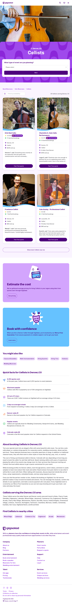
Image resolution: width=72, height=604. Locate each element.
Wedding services (43, 578)
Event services (42, 573)
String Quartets (43, 358)
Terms (5, 591)
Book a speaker (8, 560)
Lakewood (18, 516)
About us (6, 545)
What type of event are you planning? (19, 62)
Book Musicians (8, 89)
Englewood (41, 516)
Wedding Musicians (10, 363)
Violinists (65, 358)
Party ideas (41, 548)
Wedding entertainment (11, 565)
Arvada (51, 516)
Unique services (42, 575)
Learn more (12, 340)
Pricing (5, 575)
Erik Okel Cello (10, 133)
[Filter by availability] (16, 93)
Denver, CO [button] (37, 48)
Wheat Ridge (8, 516)
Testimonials (7, 578)
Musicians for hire (9, 563)
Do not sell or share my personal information (17, 595)
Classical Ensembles (10, 358)
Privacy (11, 591)
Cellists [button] (36, 52)
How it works (41, 545)
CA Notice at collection (10, 593)
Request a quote (43, 550)
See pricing (12, 296)
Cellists (28, 89)
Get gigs (6, 573)
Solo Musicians (19, 89)
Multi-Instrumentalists (27, 358)
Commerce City (30, 516)
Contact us (41, 560)
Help (38, 558)
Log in (39, 563)
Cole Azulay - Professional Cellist (52, 209)
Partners (6, 550)
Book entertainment (10, 558)
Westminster (61, 516)
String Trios (54, 358)
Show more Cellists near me (36, 250)
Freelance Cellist (11, 209)
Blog (4, 548)
